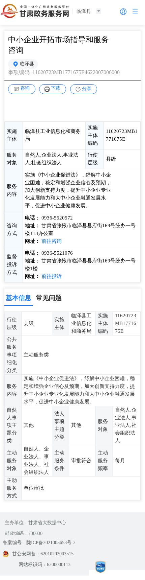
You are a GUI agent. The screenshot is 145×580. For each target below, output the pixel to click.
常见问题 (49, 297)
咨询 (25, 88)
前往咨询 (51, 241)
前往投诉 (51, 276)
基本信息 (18, 297)
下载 (55, 88)
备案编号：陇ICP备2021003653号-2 (39, 542)
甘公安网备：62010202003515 (43, 553)
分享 (86, 88)
